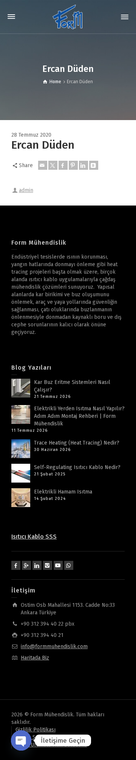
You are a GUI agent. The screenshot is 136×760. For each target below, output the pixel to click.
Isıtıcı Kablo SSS (34, 536)
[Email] (42, 165)
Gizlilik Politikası (35, 729)
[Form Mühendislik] (68, 17)
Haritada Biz (35, 658)
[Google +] (26, 565)
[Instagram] (47, 565)
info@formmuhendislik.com (54, 646)
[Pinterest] (73, 165)
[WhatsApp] (68, 565)
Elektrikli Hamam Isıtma (63, 492)
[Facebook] (63, 165)
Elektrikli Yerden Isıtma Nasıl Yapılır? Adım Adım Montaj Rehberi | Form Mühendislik (79, 416)
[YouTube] (58, 565)
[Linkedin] (83, 165)
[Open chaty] (21, 740)
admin (26, 190)
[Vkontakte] (93, 165)
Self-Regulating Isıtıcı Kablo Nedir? (77, 467)
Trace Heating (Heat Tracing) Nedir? (76, 443)
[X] (52, 165)
